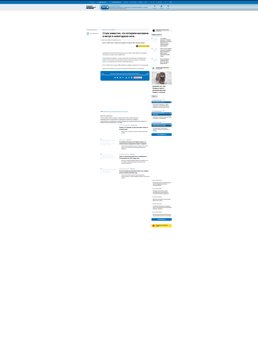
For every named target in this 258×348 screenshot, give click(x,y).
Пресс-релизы (133, 2)
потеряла (117, 68)
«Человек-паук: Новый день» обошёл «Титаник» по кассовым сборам (161, 129)
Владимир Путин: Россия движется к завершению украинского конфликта (119, 119)
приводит (105, 61)
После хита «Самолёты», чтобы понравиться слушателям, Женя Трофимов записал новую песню (161, 106)
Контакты (126, 2)
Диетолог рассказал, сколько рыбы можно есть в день (162, 200)
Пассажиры (125, 111)
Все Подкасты (161, 134)
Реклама (140, 2)
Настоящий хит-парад (158, 102)
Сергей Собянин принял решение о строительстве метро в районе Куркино (119, 118)
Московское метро (116, 111)
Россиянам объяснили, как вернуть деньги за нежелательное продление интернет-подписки (162, 207)
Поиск (166, 2)
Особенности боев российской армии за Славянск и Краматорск (162, 117)
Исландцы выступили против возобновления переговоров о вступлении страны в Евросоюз (161, 192)
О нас (146, 2)
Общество (113, 29)
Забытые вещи (107, 111)
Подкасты (154, 8)
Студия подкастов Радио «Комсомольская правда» (159, 125)
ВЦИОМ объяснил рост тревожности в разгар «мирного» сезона (129, 7)
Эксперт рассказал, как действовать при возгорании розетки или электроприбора (162, 184)
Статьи (108, 29)
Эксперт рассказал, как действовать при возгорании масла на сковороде (162, 215)
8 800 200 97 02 (102, 2)
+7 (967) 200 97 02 (116, 2)
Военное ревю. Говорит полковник (158, 114)
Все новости (161, 219)
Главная (104, 29)
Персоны (161, 8)
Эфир (168, 8)
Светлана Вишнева (94, 33)
